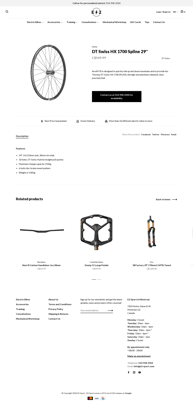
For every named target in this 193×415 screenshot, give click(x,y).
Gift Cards (135, 22)
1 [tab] (94, 279)
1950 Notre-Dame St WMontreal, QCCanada (139, 309)
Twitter (155, 134)
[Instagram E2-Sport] (134, 372)
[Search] (7, 12)
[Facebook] (128, 372)
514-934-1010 (113, 3)
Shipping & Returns (58, 313)
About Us (53, 299)
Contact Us (159, 22)
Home (94, 46)
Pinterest (165, 134)
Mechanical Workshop (114, 22)
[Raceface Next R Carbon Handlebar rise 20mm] (41, 232)
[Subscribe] (109, 310)
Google (128, 393)
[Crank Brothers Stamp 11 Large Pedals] (96, 232)
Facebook (146, 134)
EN (174, 12)
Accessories (53, 22)
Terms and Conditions (59, 304)
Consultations (89, 22)
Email (173, 134)
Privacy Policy (55, 309)
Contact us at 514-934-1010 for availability (116, 96)
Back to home (163, 199)
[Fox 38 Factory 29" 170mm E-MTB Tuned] (151, 232)
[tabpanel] (48, 72)
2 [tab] (99, 279)
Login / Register (163, 12)
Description (22, 136)
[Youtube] (139, 372)
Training (71, 22)
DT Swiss (166, 58)
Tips (147, 22)
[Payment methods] (90, 399)
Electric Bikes (34, 22)
